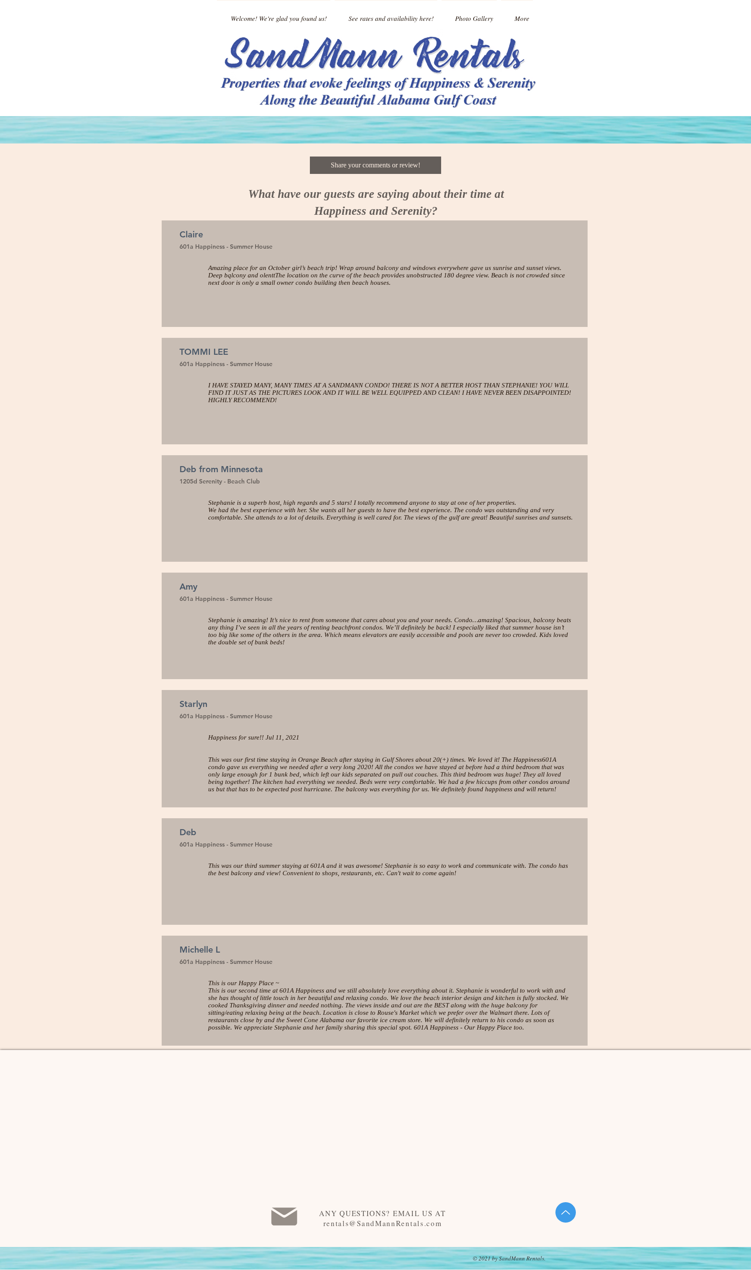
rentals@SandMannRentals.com (382, 1223)
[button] (375, 165)
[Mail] (284, 1216)
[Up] (565, 1212)
